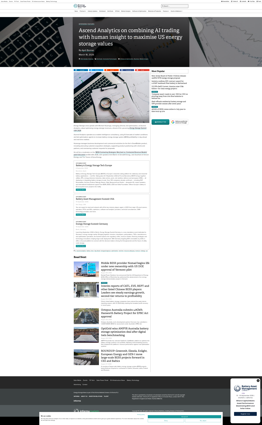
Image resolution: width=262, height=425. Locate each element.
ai (75, 250)
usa (147, 250)
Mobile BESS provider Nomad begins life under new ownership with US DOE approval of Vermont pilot (125, 266)
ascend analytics (81, 250)
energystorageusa (106, 250)
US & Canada (84, 59)
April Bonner (88, 50)
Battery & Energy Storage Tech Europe (94, 165)
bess (92, 250)
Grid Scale (99, 59)
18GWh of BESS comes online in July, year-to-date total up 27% (169, 110)
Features (90, 24)
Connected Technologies (110, 59)
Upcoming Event (81, 163)
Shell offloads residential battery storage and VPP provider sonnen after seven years (169, 102)
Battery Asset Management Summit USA (95, 199)
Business (136, 59)
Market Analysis (144, 59)
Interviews (83, 24)
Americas (90, 59)
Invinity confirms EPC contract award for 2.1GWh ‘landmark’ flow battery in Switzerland (169, 82)
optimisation (114, 250)
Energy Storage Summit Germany (92, 224)
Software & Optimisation (126, 59)
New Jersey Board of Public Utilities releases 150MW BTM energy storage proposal (169, 77)
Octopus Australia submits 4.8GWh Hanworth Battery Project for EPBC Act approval (124, 313)
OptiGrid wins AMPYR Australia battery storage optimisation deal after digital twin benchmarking (125, 332)
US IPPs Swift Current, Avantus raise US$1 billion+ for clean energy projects (168, 87)
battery (88, 250)
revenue (137, 250)
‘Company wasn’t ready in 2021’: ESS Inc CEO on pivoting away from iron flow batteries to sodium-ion (170, 96)
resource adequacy (129, 250)
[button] (81, 70)
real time (121, 250)
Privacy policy (141, 414)
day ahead (97, 250)
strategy (143, 250)
